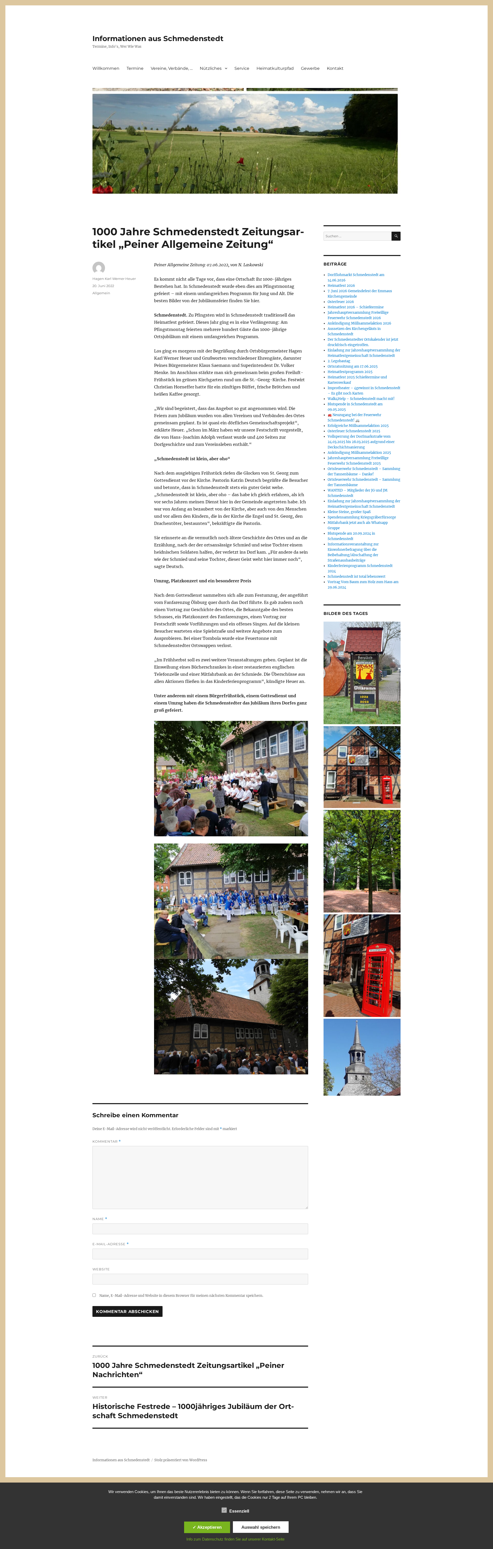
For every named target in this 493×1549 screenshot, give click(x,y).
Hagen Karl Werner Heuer (114, 279)
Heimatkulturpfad (275, 68)
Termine (135, 68)
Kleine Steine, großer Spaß (349, 512)
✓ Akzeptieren (207, 1527)
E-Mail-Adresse (110, 1244)
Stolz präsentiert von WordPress (180, 1460)
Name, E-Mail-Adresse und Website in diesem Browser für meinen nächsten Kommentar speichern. (181, 1295)
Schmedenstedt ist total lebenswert (356, 576)
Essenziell (239, 1511)
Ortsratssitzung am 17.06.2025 (353, 366)
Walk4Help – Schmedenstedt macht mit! (361, 399)
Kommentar (106, 1141)
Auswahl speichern (260, 1527)
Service (241, 68)
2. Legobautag (339, 361)
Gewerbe (310, 68)
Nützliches (211, 68)
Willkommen (105, 68)
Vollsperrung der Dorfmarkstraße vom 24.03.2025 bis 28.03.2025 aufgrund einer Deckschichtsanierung (361, 441)
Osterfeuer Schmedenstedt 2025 (354, 431)
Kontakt (335, 68)
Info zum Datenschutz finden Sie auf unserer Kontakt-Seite (235, 1539)
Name (99, 1219)
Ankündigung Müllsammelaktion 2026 (359, 323)
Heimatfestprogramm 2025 (350, 372)
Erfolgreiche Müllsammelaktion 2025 (358, 426)
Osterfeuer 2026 (341, 302)
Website (101, 1269)
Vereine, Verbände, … (172, 68)
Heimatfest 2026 (341, 285)
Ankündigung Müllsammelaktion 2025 (359, 452)
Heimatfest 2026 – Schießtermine (356, 307)
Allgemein (101, 293)
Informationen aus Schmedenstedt (157, 38)
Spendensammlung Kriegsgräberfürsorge (362, 517)
